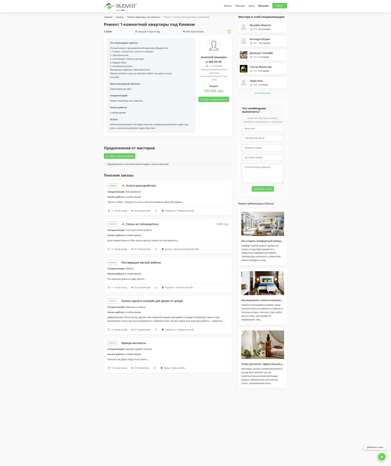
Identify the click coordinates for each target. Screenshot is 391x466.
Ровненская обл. (184, 287)
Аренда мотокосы (133, 343)
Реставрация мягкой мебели (141, 262)
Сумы (167, 367)
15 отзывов (264, 43)
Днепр (168, 249)
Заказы (228, 5)
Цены (251, 5)
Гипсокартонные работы (139, 230)
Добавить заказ (263, 189)
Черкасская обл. (186, 210)
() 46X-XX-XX (214, 62)
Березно (169, 287)
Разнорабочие (133, 191)
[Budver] (121, 5)
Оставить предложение (214, 99)
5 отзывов (263, 56)
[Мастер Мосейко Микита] (243, 26)
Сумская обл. (178, 367)
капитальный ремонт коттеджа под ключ (131, 124)
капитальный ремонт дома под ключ (136, 128)
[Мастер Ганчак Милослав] (243, 68)
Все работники (262, 92)
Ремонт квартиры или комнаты (126, 100)
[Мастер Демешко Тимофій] (243, 54)
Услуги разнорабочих (140, 185)
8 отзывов (263, 70)
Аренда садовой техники (139, 349)
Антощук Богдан (260, 39)
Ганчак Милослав (261, 67)
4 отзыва (263, 84)
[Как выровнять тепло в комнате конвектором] (262, 283)
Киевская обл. (123, 88)
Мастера (240, 5)
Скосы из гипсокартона (141, 224)
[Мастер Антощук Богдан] (243, 40)
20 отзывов (264, 29)
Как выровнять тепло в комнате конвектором (269, 300)
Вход (280, 5)
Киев (112, 88)
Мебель (130, 268)
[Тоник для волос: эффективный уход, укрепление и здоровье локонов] (262, 344)
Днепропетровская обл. (186, 249)
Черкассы (170, 210)
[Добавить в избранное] (155, 211)
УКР (118, 10)
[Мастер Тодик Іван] (243, 82)
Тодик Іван (256, 80)
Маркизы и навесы (136, 307)
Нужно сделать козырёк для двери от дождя (152, 301)
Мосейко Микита (260, 25)
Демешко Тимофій (261, 53)
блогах (269, 203)
